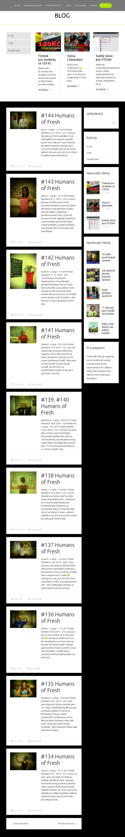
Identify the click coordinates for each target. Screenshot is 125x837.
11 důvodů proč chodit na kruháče (108, 310)
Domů (17, 5)
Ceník (68, 5)
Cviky (10, 43)
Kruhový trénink (53, 5)
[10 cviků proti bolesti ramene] (93, 257)
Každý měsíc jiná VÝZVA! (104, 57)
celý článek (43, 89)
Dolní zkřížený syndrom (107, 292)
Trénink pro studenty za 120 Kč (47, 59)
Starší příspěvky (19, 823)
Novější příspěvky (67, 823)
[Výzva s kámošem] (93, 205)
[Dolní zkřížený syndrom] (93, 292)
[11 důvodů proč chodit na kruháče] (93, 310)
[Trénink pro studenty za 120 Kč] (93, 187)
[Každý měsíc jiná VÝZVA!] (93, 223)
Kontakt (104, 5)
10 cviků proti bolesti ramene (108, 257)
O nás (11, 35)
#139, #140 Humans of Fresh (55, 406)
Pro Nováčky (80, 5)
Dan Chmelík (35, 166)
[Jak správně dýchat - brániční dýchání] (93, 275)
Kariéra (93, 5)
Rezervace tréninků (33, 5)
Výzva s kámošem (75, 57)
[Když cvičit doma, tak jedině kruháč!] (93, 328)
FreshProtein (14, 50)
